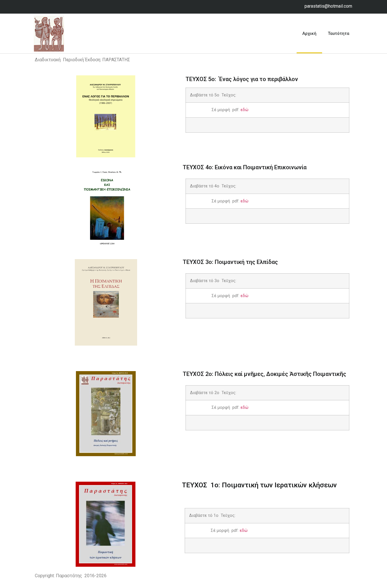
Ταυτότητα (338, 33)
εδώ (243, 109)
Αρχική (309, 33)
